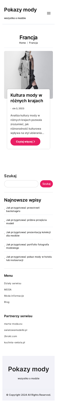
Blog (6, 301)
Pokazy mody (20, 10)
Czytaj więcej (24, 141)
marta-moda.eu (13, 323)
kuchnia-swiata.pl (14, 342)
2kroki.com (10, 336)
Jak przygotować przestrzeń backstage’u (23, 209)
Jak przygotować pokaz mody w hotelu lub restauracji (29, 258)
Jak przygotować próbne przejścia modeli (26, 221)
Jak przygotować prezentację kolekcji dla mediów (28, 234)
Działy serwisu (12, 283)
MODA (8, 289)
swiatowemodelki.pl (15, 330)
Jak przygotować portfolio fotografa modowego (27, 246)
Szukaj (10, 176)
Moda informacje (14, 295)
